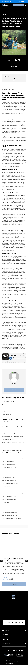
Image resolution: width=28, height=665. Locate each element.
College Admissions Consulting (8, 401)
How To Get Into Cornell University (8, 470)
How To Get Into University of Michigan (9, 515)
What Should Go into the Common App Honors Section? (12, 426)
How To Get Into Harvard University (8, 477)
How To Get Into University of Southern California (11, 518)
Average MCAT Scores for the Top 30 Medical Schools (12, 433)
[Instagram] (9, 650)
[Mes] (16, 650)
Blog (5, 8)
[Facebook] (6, 650)
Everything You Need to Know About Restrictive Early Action (13, 447)
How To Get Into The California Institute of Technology (12, 458)
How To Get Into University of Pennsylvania (10, 483)
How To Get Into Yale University (8, 486)
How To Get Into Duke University (8, 461)
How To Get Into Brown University (8, 464)
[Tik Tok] (19, 650)
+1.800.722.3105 (7, 1)
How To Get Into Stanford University (9, 502)
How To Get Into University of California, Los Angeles (12, 509)
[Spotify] (22, 650)
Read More (14, 390)
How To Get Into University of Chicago (9, 512)
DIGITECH (12, 663)
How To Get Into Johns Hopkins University (10, 490)
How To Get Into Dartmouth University (9, 474)
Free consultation (18, 5)
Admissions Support (6, 404)
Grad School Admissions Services (8, 407)
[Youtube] (14, 650)
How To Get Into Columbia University (9, 467)
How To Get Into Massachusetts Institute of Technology (12, 493)
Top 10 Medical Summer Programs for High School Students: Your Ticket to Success (13, 443)
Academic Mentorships (6, 414)
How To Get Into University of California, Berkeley (11, 505)
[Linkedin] (11, 650)
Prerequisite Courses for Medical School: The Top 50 (12, 450)
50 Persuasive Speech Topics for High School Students (12, 436)
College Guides (5, 411)
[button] (26, 5)
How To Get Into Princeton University (9, 480)
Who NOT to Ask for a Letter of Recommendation (11, 429)
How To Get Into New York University (9, 499)
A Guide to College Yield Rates (8, 439)
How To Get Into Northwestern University (9, 496)
